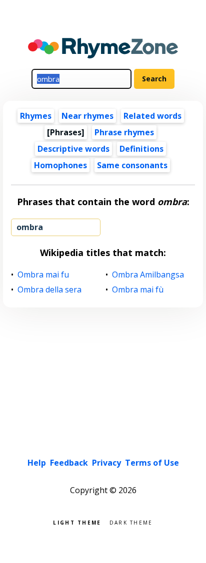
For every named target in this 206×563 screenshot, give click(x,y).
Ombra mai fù (138, 289)
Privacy (106, 462)
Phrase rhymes (124, 132)
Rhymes (36, 115)
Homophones (60, 165)
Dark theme (131, 522)
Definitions (142, 148)
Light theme (77, 522)
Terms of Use (152, 462)
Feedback (69, 462)
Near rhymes (88, 115)
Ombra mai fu (43, 275)
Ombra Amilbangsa (148, 275)
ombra (29, 227)
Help (37, 462)
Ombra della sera (50, 289)
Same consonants (132, 165)
